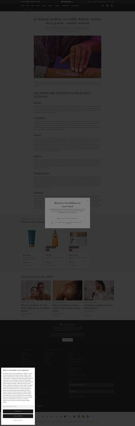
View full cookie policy (10, 406)
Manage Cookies (18, 420)
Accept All (18, 411)
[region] (18, 396)
